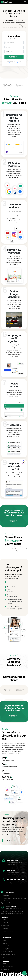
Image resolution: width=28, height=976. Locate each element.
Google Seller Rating (9, 954)
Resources (6, 925)
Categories (6, 969)
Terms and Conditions (10, 62)
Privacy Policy (20, 62)
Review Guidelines (8, 952)
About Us (5, 922)
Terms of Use (6, 946)
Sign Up (5, 943)
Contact (5, 928)
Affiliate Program (8, 931)
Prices (4, 920)
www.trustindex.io (6, 913)
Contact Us (9, 840)
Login (4, 940)
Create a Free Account (13, 57)
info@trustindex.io (17, 913)
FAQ (4, 957)
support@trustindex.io (10, 903)
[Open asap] (24, 973)
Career (5, 934)
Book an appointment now (14, 908)
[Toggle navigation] (25, 2)
